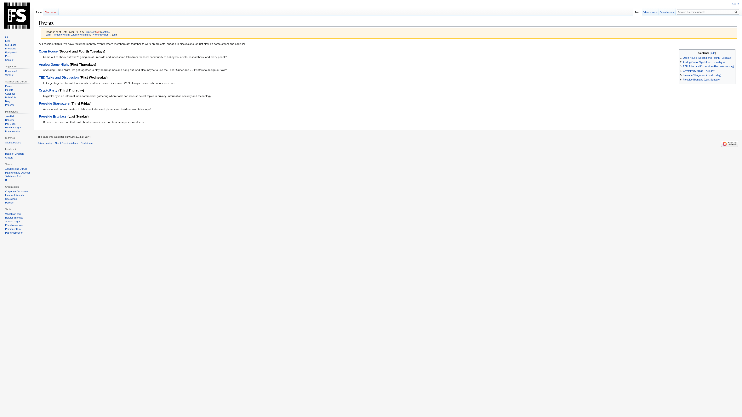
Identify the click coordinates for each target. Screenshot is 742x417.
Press (8, 56)
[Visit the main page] (17, 15)
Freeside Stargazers (54, 103)
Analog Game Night (54, 64)
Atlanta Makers (13, 142)
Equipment (11, 52)
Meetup (9, 90)
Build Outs (10, 97)
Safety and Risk (13, 176)
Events (8, 86)
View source (650, 12)
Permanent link (13, 229)
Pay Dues (10, 124)
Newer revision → (102, 34)
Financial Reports (14, 195)
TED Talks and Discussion (59, 77)
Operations (11, 199)
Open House (48, 51)
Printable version (14, 225)
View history (667, 12)
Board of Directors (14, 154)
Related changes (14, 217)
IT (6, 180)
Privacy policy (45, 143)
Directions (10, 48)
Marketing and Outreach (18, 172)
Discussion (51, 12)
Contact (9, 60)
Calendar (10, 93)
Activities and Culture (16, 169)
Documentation (13, 131)
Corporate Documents (16, 191)
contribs (105, 32)
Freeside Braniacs (52, 116)
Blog (7, 101)
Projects (9, 105)
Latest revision (78, 34)
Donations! (11, 71)
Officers (9, 157)
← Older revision (60, 34)
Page (39, 12)
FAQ (7, 41)
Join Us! (9, 116)
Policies (9, 202)
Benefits (9, 120)
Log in (735, 3)
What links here (13, 214)
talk (98, 32)
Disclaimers (87, 143)
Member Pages (13, 127)
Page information (14, 232)
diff (48, 34)
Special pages (12, 221)
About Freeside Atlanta (66, 143)
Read (637, 12)
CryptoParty (48, 90)
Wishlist (9, 75)
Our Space (10, 45)
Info (7, 37)
